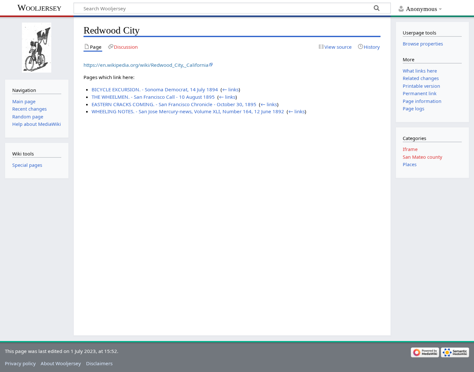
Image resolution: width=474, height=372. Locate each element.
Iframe (410, 149)
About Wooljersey (61, 363)
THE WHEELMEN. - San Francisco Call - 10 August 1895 (153, 97)
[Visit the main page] (37, 48)
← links (230, 89)
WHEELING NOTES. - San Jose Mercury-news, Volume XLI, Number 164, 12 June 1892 (188, 111)
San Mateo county (422, 157)
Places (410, 164)
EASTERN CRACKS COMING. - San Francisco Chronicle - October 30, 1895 (174, 104)
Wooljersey (39, 8)
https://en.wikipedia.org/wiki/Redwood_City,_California (146, 65)
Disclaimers (99, 363)
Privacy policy (20, 363)
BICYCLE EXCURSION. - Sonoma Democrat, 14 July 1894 (155, 89)
